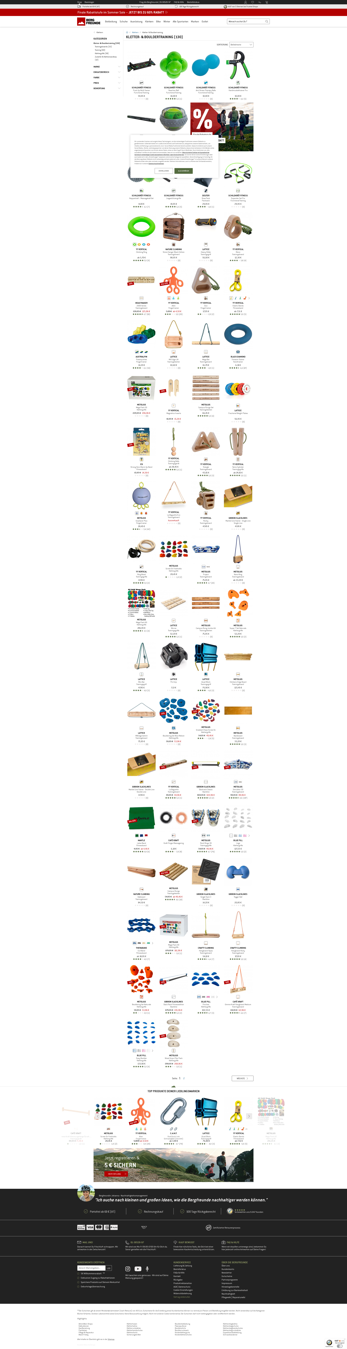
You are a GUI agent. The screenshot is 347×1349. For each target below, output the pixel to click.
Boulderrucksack (182, 1330)
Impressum (227, 1283)
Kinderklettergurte (182, 1332)
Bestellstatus (180, 1269)
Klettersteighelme (230, 1324)
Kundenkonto (228, 1269)
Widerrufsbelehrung (183, 1293)
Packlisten (83, 1330)
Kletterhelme (132, 1326)
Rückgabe (178, 1279)
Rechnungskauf (137, 6)
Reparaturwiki (238, 1297)
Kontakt (177, 1276)
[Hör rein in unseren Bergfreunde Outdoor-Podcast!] (149, 1269)
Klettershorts (132, 1332)
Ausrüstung (136, 21)
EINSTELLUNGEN (164, 171)
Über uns (226, 1265)
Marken (195, 21)
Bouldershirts (180, 1328)
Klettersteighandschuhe (233, 1328)
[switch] (340, 1346)
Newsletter (227, 1272)
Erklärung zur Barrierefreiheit (235, 1290)
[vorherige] (227, 298)
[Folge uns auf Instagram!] (129, 1269)
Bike (158, 21)
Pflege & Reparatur (86, 1332)
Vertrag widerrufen (182, 1297)
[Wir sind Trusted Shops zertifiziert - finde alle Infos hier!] (230, 1211)
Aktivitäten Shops (86, 1324)
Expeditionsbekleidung (232, 1332)
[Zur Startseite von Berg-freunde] (89, 21)
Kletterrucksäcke (134, 1328)
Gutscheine (227, 1276)
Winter (166, 21)
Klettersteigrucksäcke (232, 1330)
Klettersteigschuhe (230, 1326)
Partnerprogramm (230, 1279)
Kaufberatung (84, 1328)
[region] (174, 156)
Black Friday (84, 1334)
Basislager (89, 2)
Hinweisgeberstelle (230, 1286)
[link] (107, 32)
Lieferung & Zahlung (183, 1265)
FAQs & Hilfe (179, 1272)
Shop (79, 2)
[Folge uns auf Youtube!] (140, 1269)
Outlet (205, 21)
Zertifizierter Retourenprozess (226, 1227)
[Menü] (344, 1339)
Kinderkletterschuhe (183, 1334)
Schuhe (124, 21)
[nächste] (249, 298)
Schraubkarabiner (230, 1334)
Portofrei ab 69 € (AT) (91, 6)
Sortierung (222, 44)
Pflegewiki (226, 1297)
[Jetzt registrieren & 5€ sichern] (173, 1165)
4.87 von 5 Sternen (242, 6)
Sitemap (111, 1339)
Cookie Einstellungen (183, 1290)
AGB (175, 1286)
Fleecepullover (181, 1326)
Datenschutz (184, 1286)
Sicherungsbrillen (134, 1334)
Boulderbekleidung (182, 1324)
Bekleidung (111, 21)
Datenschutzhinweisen (156, 164)
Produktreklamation (183, 1283)
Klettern (149, 21)
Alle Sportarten (180, 21)
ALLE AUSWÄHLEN (183, 171)
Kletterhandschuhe (134, 1330)
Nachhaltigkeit (228, 1294)
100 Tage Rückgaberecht (189, 6)
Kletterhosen (132, 1324)
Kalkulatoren (84, 1326)
